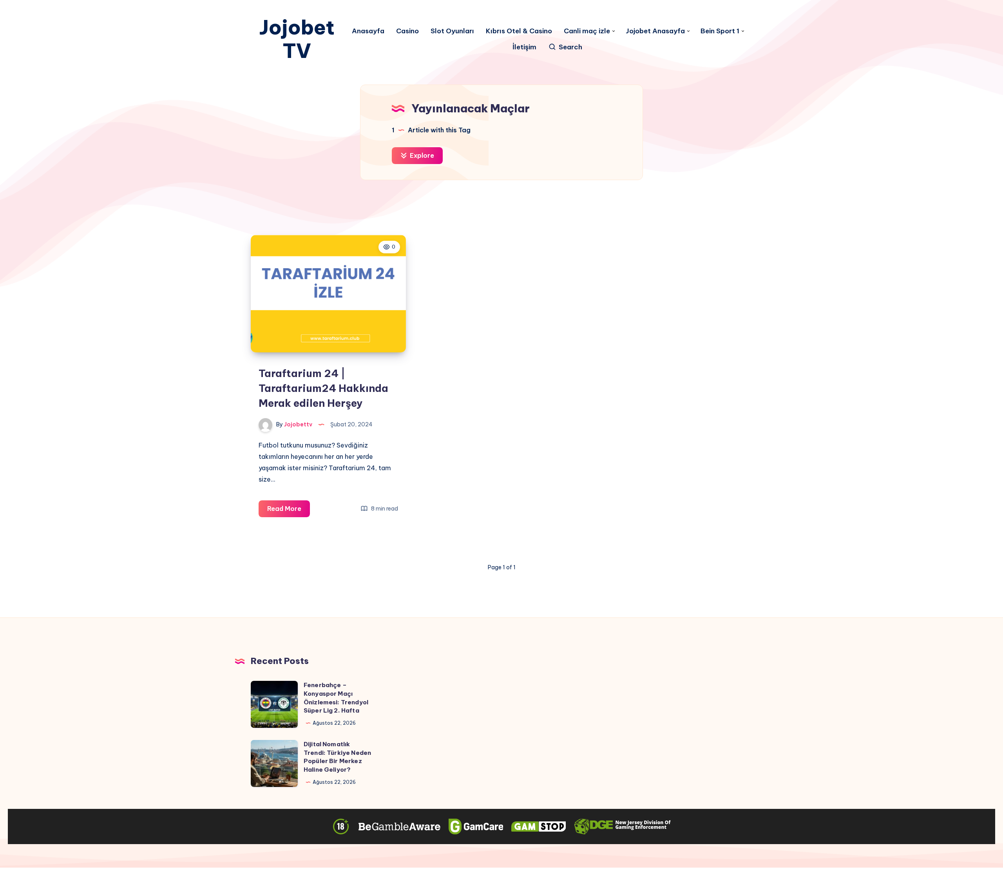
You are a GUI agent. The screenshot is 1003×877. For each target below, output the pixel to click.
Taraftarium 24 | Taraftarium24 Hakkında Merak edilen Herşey (323, 388)
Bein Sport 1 (720, 31)
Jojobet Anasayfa (655, 31)
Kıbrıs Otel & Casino (519, 31)
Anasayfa (368, 31)
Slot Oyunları (452, 31)
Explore (421, 155)
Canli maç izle (587, 31)
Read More (288, 510)
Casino (407, 31)
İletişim (524, 47)
